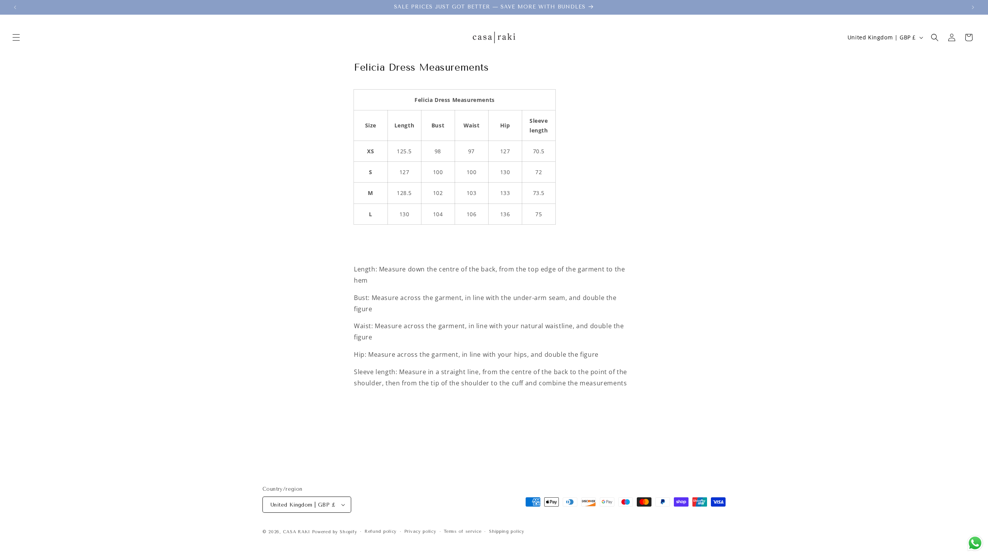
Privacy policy (420, 531)
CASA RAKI (296, 531)
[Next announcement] (972, 7)
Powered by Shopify (334, 531)
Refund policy (381, 531)
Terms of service (462, 531)
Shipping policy (506, 531)
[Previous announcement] (15, 7)
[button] (16, 37)
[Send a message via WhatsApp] (975, 543)
